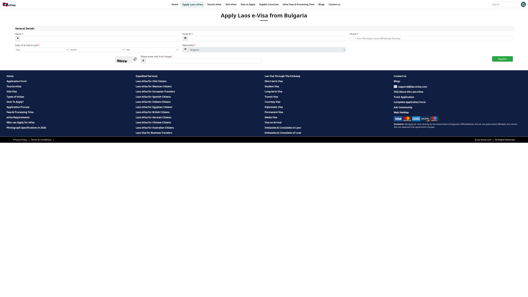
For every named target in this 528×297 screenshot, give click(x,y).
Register (502, 58)
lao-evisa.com (484, 139)
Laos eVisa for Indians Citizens (153, 101)
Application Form (17, 81)
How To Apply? (15, 101)
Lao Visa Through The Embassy (282, 76)
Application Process (18, 107)
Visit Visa (12, 91)
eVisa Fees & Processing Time (298, 4)
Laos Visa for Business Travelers (154, 132)
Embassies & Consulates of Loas (283, 132)
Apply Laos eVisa (192, 4)
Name (19, 33)
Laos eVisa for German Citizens (153, 117)
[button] (523, 4)
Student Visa (272, 86)
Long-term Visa (273, 91)
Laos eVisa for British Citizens (152, 112)
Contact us (334, 4)
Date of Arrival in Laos (27, 45)
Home (175, 4)
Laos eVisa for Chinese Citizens (153, 122)
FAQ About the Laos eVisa (408, 91)
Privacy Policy (20, 139)
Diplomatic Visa (274, 107)
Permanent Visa (274, 112)
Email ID (187, 33)
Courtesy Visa (272, 101)
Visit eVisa (231, 4)
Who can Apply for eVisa (21, 122)
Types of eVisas (15, 96)
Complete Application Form (410, 102)
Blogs (321, 4)
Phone (354, 33)
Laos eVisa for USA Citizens (151, 81)
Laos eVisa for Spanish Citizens (153, 96)
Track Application (404, 97)
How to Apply (248, 4)
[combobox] (353, 38)
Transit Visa (271, 96)
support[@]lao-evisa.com (412, 86)
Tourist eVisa (214, 4)
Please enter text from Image (156, 56)
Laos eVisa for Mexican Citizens (154, 86)
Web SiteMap (401, 112)
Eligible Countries (269, 4)
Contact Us (400, 76)
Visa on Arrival (273, 122)
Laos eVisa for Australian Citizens (155, 127)
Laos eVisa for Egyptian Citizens (154, 107)
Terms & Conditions (41, 139)
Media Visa (271, 117)
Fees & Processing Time (20, 112)
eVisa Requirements (18, 117)
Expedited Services (146, 76)
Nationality (189, 45)
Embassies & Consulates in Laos (283, 127)
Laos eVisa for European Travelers (155, 91)
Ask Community (403, 107)
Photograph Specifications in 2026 (26, 127)
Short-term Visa (274, 81)
